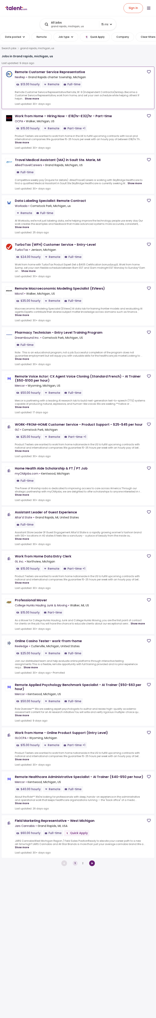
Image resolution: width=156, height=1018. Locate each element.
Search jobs (9, 48)
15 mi (104, 24)
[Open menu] (148, 8)
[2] (92, 863)
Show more (32, 98)
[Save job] (149, 72)
